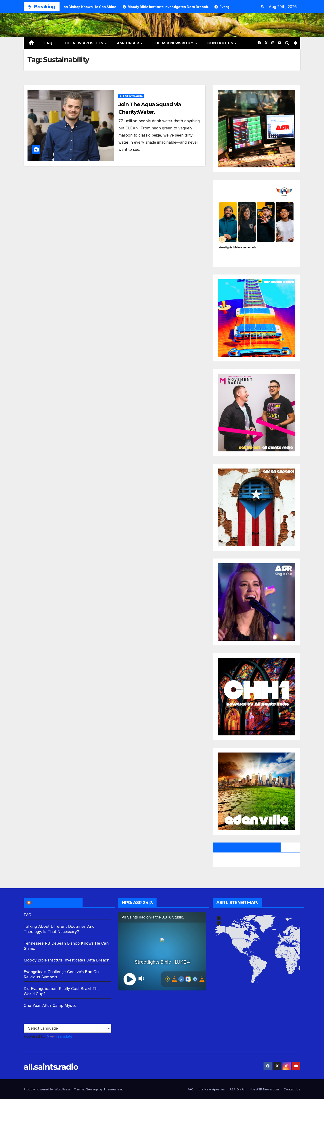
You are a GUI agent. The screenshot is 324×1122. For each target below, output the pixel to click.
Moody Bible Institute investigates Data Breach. (67, 960)
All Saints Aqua (131, 96)
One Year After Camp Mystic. (50, 1005)
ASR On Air (128, 43)
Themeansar (112, 1089)
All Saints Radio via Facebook (247, 847)
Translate (64, 1036)
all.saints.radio (51, 1067)
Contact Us (220, 43)
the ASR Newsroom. (55, 902)
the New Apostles (84, 43)
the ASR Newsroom (174, 43)
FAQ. (49, 43)
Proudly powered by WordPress (48, 1089)
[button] (287, 43)
